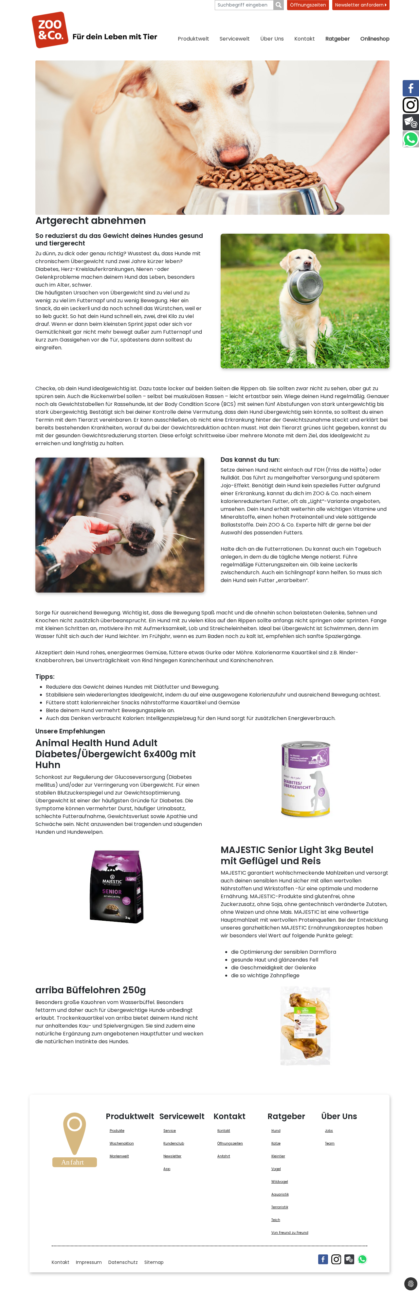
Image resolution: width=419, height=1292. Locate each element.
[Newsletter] (349, 1259)
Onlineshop (375, 38)
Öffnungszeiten (308, 5)
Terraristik (279, 1207)
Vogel (276, 1168)
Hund (276, 1130)
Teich (275, 1219)
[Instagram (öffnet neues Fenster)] (336, 1259)
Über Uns (272, 38)
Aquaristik (280, 1194)
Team (330, 1143)
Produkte (117, 1130)
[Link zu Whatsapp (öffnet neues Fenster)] (411, 139)
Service (169, 1130)
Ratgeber (337, 38)
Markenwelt (119, 1156)
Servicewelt (235, 38)
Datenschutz (123, 1262)
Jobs (329, 1130)
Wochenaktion (122, 1143)
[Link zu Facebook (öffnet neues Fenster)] (411, 88)
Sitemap (154, 1262)
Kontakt (304, 38)
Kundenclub (173, 1143)
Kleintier (278, 1156)
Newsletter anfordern (360, 5)
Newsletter (172, 1156)
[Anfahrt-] (75, 1142)
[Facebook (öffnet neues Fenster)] (323, 1259)
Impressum (89, 1262)
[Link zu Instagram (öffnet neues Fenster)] (411, 105)
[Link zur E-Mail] (411, 122)
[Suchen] (279, 5)
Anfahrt (223, 1156)
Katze (276, 1143)
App (166, 1168)
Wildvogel (279, 1181)
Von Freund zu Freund (289, 1232)
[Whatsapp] (362, 1259)
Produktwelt (193, 38)
